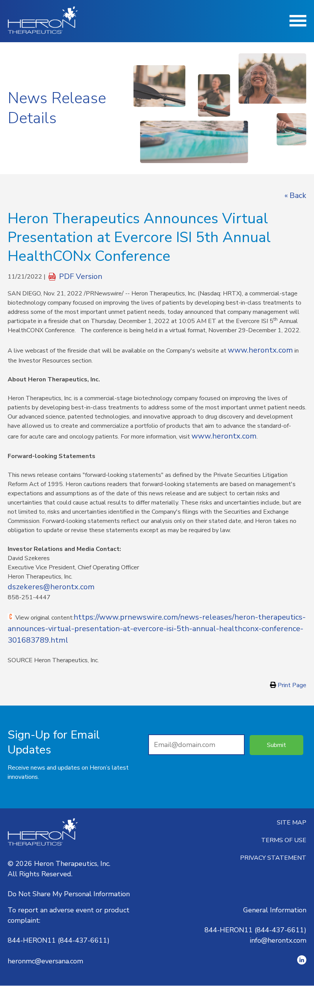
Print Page (291, 685)
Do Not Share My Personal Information (69, 894)
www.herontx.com (260, 350)
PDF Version (80, 277)
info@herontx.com (278, 940)
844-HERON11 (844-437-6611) (59, 940)
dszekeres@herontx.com (51, 587)
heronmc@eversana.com (45, 961)
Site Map (291, 822)
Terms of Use (283, 840)
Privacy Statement (273, 858)
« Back (295, 195)
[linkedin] (301, 960)
